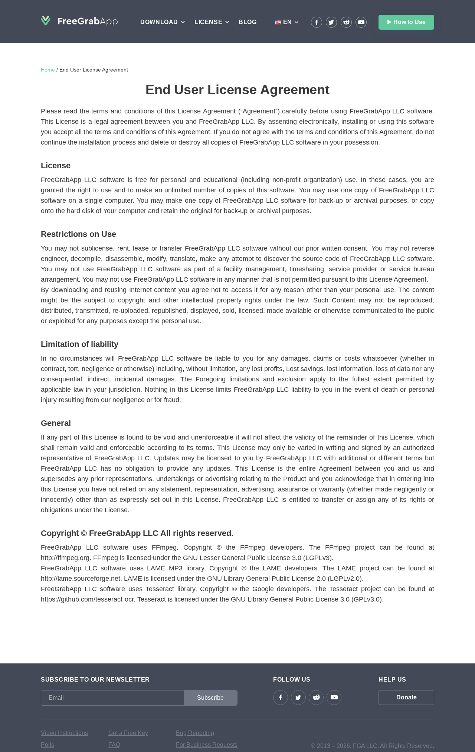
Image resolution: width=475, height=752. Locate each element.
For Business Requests (207, 745)
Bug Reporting (195, 733)
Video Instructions (64, 733)
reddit (346, 22)
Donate (406, 697)
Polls (47, 745)
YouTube (361, 22)
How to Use (409, 22)
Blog (247, 22)
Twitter (331, 22)
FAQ (114, 745)
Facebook (316, 22)
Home (48, 70)
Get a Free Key (128, 733)
